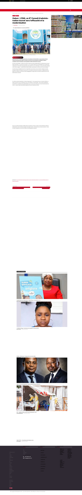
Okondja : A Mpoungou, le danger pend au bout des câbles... (26, 356)
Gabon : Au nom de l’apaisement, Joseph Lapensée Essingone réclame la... (29, 384)
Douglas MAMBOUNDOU (20, 413)
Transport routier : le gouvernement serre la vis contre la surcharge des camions (41, 188)
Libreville (17, 181)
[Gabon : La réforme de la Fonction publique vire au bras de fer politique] (58, 448)
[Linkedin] (20, 183)
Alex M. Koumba (19, 301)
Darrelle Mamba (16, 25)
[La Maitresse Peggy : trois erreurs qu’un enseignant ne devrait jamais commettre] (42, 314)
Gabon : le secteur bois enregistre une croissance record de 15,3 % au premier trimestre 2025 (21, 188)
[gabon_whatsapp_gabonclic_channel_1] (31, 194)
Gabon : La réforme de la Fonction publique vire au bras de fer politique (62, 451)
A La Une (14, 15)
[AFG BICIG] (60, 196)
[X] (16, 183)
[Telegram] (26, 183)
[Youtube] (72, 0)
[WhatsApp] (18, 183)
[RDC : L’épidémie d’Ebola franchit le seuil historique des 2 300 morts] (42, 398)
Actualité (16, 13)
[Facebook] (68, 0)
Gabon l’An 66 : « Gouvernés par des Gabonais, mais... (25, 440)
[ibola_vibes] (31, 153)
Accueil (13, 13)
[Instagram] (70, 0)
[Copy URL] (29, 183)
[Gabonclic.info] (22, 5)
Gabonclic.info (14, 181)
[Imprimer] (24, 183)
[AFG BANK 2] (60, 75)
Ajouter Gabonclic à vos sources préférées (21, 27)
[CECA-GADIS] (60, 262)
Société (19, 13)
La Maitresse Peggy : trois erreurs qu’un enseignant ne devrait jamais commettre (62, 464)
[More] (31, 183)
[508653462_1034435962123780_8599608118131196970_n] (60, 152)
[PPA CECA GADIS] (60, 99)
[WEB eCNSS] (60, 53)
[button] (70, 10)
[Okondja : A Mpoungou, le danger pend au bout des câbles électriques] (42, 342)
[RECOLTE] (60, 175)
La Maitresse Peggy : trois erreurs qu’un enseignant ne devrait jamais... (28, 328)
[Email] (22, 183)
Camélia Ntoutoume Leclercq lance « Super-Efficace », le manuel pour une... (29, 300)
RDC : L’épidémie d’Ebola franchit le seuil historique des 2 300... (27, 412)
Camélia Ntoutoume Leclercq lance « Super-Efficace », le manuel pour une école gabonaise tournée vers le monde (70, 453)
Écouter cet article (18, 57)
